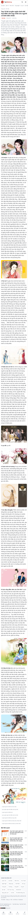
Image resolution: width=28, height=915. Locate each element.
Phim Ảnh (12, 5)
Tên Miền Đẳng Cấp (20, 892)
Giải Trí (7, 5)
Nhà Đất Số (18, 889)
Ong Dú (22, 886)
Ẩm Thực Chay (11, 889)
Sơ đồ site (15, 899)
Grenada (10, 880)
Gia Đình (3, 5)
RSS (11, 899)
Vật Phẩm (17, 883)
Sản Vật (3, 889)
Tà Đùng (10, 886)
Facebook (20, 899)
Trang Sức (4, 886)
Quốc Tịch (4, 880)
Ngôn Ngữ (4, 883)
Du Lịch (22, 5)
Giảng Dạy (11, 883)
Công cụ (8, 899)
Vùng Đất (16, 886)
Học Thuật (23, 880)
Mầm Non (17, 880)
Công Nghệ (17, 5)
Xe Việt (12, 892)
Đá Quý (23, 883)
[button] (22, 2)
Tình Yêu (7, 8)
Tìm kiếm (3, 899)
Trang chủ (3, 8)
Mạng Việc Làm (5, 892)
